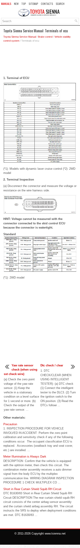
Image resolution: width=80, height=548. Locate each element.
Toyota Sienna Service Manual (19, 36)
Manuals (6, 4)
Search (60, 4)
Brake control (45, 36)
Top (23, 4)
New (16, 4)
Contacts (47, 4)
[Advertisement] (40, 60)
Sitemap (33, 4)
